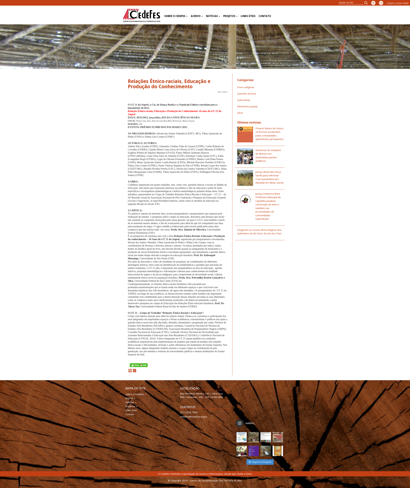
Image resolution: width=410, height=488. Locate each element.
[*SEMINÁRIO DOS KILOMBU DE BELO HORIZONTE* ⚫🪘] (278, 451)
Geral (240, 112)
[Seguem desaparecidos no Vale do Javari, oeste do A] (265, 437)
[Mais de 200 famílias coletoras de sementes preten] (253, 437)
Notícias (212, 16)
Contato (265, 16)
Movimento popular (247, 106)
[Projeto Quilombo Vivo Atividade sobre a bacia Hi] (265, 451)
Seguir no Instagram (261, 461)
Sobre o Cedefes (175, 16)
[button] (366, 3)
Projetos (229, 16)
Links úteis (248, 16)
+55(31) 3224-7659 (397, 3)
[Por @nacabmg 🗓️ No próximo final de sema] (241, 437)
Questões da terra (246, 93)
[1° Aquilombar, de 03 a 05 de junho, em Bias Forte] (278, 437)
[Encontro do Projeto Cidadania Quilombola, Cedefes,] (241, 451)
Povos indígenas (245, 87)
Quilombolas (243, 100)
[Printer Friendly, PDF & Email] (139, 364)
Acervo (196, 16)
